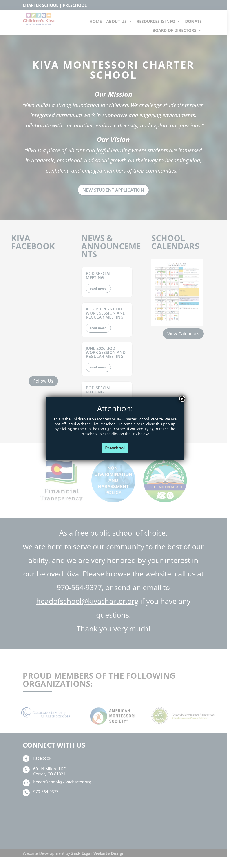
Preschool (115, 448)
